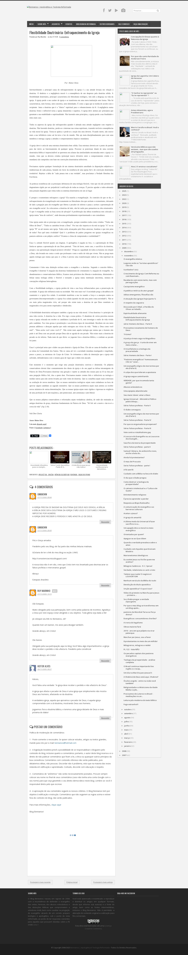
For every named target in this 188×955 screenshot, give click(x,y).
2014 (124, 227)
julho (126, 721)
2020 (124, 203)
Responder (105, 522)
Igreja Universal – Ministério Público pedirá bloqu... (140, 400)
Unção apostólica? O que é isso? (138, 588)
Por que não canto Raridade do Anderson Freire (145, 57)
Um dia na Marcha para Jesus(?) (138, 673)
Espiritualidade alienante (135, 313)
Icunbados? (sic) (131, 269)
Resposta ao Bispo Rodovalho (136, 503)
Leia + (36, 924)
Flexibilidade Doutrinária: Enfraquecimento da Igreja (64, 32)
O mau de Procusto (132, 461)
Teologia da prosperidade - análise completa (139, 661)
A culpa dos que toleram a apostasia (140, 372)
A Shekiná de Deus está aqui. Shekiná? (141, 677)
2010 (124, 244)
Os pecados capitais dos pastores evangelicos (138, 654)
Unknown (42, 494)
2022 (124, 199)
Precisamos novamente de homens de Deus (141, 329)
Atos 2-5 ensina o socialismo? (144, 166)
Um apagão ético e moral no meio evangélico (138, 529)
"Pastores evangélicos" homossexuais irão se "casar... (141, 360)
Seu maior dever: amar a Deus (137, 395)
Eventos (69, 24)
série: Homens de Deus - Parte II (138, 324)
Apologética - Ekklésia (46, 475)
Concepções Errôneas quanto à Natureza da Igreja (145, 37)
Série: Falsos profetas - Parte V (137, 405)
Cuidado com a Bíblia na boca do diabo (141, 473)
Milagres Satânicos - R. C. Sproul (138, 566)
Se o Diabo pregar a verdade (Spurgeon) (136, 600)
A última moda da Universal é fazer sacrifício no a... (139, 522)
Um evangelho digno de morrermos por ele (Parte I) (141, 415)
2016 (124, 219)
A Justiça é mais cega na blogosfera (139, 338)
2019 (124, 207)
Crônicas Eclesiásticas (62, 475)
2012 (124, 235)
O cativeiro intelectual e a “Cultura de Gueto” (140, 489)
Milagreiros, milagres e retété (137, 645)
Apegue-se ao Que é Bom (135, 538)
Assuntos (56, 24)
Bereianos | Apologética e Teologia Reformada (90, 947)
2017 (124, 215)
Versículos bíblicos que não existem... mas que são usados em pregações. (144, 149)
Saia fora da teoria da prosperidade (140, 443)
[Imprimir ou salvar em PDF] (44, 436)
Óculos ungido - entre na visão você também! (140, 682)
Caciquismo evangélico (134, 286)
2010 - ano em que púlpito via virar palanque (139, 631)
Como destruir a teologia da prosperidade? (136, 483)
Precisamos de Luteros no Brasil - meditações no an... (138, 695)
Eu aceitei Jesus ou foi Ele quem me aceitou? (139, 560)
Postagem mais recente (40, 882)
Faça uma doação (140, 24)
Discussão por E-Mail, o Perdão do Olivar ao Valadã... (139, 308)
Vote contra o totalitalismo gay (137, 432)
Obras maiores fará (132, 626)
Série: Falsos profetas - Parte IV (137, 420)
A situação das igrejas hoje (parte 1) (140, 298)
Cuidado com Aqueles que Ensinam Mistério (139, 550)
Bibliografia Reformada (86, 24)
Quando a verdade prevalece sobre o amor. (140, 543)
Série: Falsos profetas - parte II (137, 447)
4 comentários (64, 37)
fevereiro (128, 742)
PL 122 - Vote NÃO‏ (131, 649)
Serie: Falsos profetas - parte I (137, 465)
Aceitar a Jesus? (131, 513)
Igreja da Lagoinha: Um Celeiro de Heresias (145, 77)
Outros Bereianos (107, 24)
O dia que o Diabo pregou (135, 478)
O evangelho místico (133, 259)
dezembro (128, 251)
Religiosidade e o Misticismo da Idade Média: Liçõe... (140, 688)
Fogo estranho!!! (131, 704)
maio (126, 730)
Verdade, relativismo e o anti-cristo (139, 570)
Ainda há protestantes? (134, 457)
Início (31, 24)
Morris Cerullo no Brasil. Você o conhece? (145, 128)
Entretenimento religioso (135, 494)
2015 (124, 223)
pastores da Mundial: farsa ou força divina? (140, 613)
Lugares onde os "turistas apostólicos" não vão (141, 264)
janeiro (127, 746)
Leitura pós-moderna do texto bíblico (140, 700)
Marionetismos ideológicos (136, 555)
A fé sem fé (128, 469)
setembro (128, 713)
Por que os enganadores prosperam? (140, 424)
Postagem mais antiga (103, 882)
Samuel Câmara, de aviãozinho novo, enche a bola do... (140, 452)
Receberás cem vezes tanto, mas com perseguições (140, 281)
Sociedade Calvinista (42, 428)
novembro (128, 255)
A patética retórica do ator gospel (138, 290)
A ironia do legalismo (133, 622)
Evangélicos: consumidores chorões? (140, 618)
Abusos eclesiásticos (133, 387)
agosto (127, 717)
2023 (124, 195)
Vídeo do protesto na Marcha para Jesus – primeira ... (141, 594)
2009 (124, 248)
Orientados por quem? (134, 534)
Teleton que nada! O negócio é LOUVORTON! (137, 575)
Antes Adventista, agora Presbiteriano (142, 111)
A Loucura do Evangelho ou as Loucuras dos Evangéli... (141, 437)
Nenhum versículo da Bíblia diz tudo (140, 580)
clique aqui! (56, 804)
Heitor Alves (43, 666)
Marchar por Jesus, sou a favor (137, 637)
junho (127, 725)
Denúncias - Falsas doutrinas (80, 475)
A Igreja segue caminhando (136, 376)
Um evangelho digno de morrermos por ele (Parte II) (141, 367)
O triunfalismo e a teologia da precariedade (137, 350)
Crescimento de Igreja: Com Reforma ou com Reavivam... (141, 274)
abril (126, 734)
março (127, 738)
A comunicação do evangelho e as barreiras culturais (139, 508)
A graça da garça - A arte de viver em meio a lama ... (140, 343)
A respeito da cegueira (134, 302)
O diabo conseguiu (132, 409)
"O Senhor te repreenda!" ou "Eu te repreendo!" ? (144, 94)
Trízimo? (127, 334)
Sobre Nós (42, 24)
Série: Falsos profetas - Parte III (137, 428)
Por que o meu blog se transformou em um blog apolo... (141, 606)
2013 (124, 231)
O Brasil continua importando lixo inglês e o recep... (139, 667)
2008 (124, 751)
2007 (124, 755)
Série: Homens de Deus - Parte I (138, 355)
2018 (124, 211)
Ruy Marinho (43, 591)
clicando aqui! (42, 424)
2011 (124, 240)
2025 (124, 191)
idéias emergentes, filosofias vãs (138, 294)
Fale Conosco (124, 24)
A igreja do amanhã (132, 517)
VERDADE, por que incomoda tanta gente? (139, 381)
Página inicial (71, 882)
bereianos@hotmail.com (65, 743)
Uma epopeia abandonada (135, 391)
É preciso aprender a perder (136, 499)
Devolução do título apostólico (137, 584)
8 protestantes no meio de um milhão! (140, 641)
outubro (127, 709)
